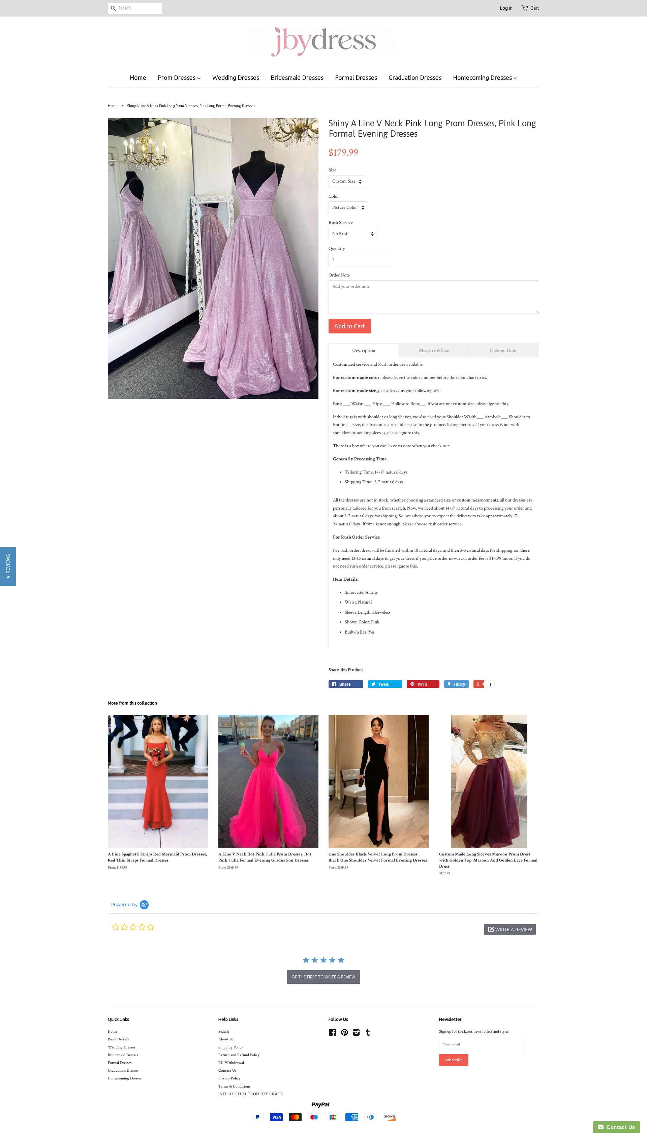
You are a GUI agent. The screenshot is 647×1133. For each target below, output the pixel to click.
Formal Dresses (356, 77)
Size (332, 170)
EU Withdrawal (231, 1062)
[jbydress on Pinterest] (344, 1034)
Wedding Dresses (235, 77)
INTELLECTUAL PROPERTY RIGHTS (250, 1094)
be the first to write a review (323, 977)
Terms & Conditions (234, 1086)
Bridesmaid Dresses (297, 77)
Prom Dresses (177, 77)
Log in (506, 8)
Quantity (337, 249)
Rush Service (341, 223)
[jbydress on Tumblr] (368, 1034)
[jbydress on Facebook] (332, 1034)
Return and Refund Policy (238, 1055)
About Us (226, 1039)
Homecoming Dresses (483, 77)
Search (223, 1031)
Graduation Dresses (415, 77)
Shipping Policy (230, 1047)
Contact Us (227, 1070)
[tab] (364, 350)
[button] (510, 929)
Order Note (339, 275)
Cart (534, 8)
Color (334, 196)
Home (138, 77)
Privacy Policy (229, 1078)
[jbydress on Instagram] (356, 1034)
